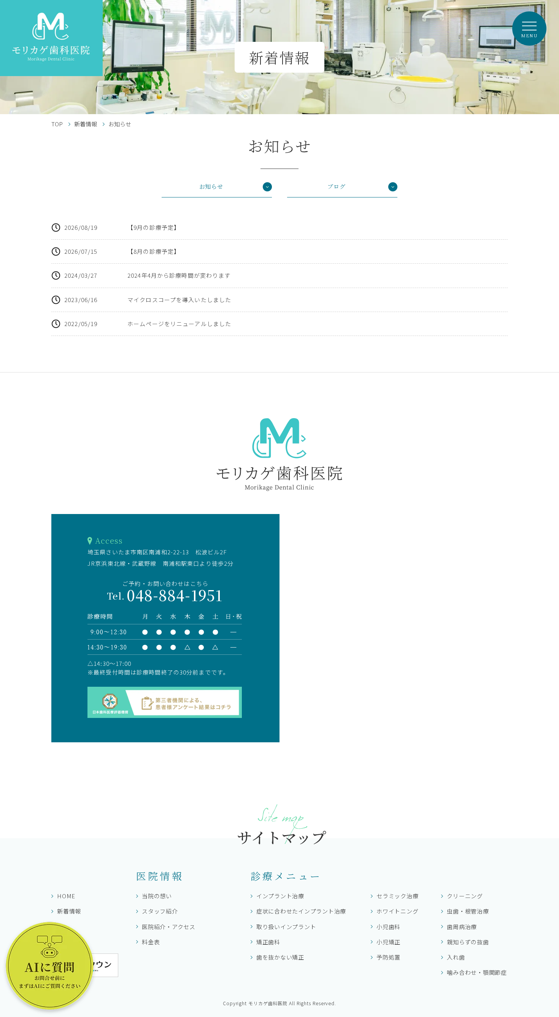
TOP (57, 124)
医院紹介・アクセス (168, 927)
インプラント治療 (280, 896)
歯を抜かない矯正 (280, 957)
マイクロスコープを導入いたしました (179, 300)
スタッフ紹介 (160, 911)
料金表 (151, 942)
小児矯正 (388, 942)
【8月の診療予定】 (153, 251)
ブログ (336, 186)
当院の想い (157, 896)
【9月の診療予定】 (153, 227)
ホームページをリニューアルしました (179, 324)
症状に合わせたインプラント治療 (301, 911)
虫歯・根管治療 (468, 911)
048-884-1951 (165, 594)
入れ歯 (456, 957)
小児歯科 (388, 927)
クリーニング (465, 896)
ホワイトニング (397, 911)
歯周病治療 (462, 927)
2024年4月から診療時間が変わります (178, 275)
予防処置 (388, 957)
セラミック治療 (397, 896)
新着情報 (85, 124)
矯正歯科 (268, 942)
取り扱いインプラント (286, 927)
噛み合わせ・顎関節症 (477, 972)
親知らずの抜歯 (468, 942)
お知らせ (211, 186)
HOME (66, 896)
